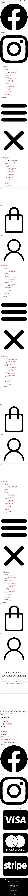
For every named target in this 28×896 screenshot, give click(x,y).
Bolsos (9, 89)
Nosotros (5, 66)
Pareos (9, 91)
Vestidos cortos (12, 78)
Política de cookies (14, 887)
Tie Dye (7, 94)
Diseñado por (11, 894)
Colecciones (6, 67)
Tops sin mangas (12, 72)
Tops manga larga (12, 71)
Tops (6, 69)
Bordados (7, 92)
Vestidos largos (11, 80)
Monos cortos (11, 85)
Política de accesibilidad (14, 888)
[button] (14, 126)
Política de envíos (14, 890)
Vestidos (7, 77)
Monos (7, 83)
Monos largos (11, 86)
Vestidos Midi (11, 81)
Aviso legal (14, 884)
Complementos (9, 88)
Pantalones (8, 75)
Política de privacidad (14, 885)
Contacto (5, 97)
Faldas (6, 74)
